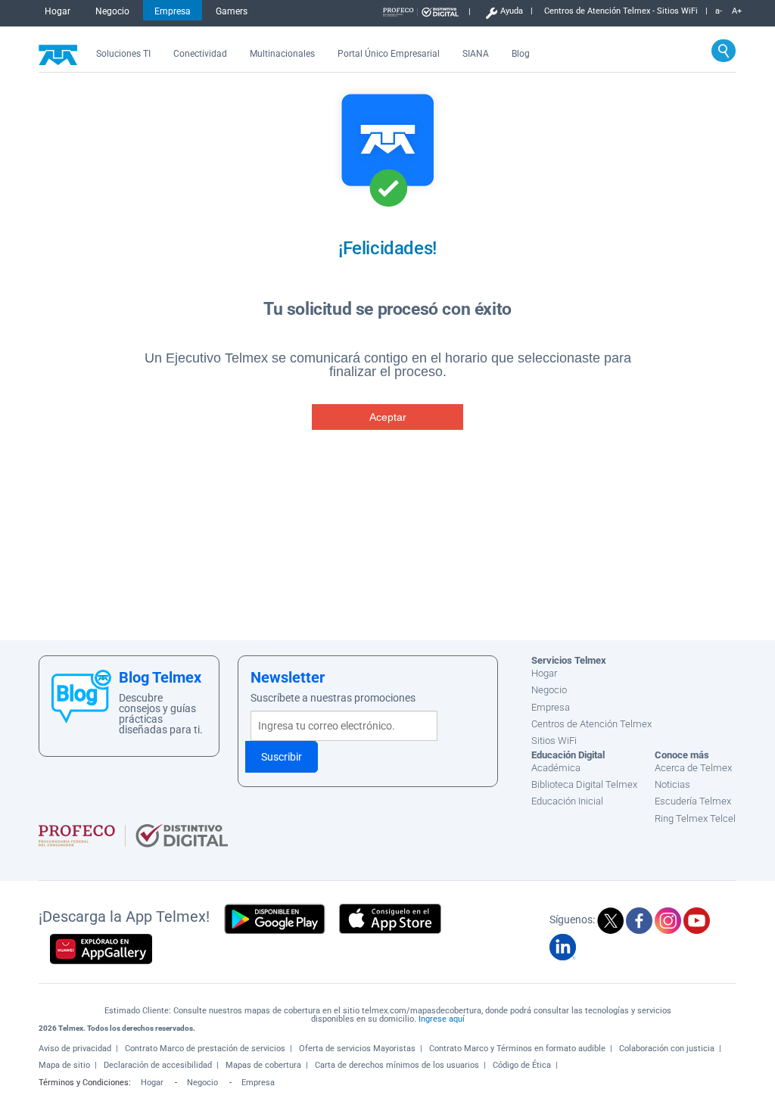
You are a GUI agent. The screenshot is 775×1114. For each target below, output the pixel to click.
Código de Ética (522, 1065)
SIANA (475, 53)
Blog (521, 53)
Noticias (672, 784)
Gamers (231, 11)
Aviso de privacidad (75, 1048)
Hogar (57, 11)
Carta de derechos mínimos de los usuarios (397, 1065)
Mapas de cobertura (263, 1065)
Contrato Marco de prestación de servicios (205, 1048)
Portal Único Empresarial (389, 53)
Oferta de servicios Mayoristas (357, 1048)
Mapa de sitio (64, 1065)
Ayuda (511, 12)
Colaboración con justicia (666, 1048)
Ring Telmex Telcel (695, 818)
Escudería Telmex (693, 801)
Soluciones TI (123, 53)
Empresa (172, 11)
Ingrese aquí (442, 1019)
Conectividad (200, 53)
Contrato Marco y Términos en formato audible (517, 1048)
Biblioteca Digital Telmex (584, 784)
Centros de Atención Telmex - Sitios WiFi (621, 12)
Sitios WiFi (554, 740)
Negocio (112, 11)
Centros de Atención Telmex (591, 724)
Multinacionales (282, 53)
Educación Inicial (567, 801)
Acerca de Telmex (693, 767)
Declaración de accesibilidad (158, 1065)
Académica (555, 767)
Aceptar (387, 417)
